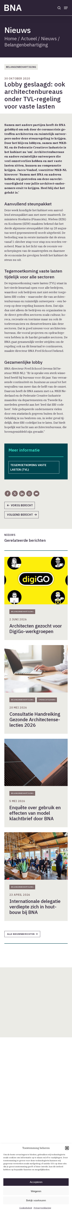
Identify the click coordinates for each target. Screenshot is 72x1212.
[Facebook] (8, 493)
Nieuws (49, 38)
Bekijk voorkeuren (36, 1200)
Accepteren (36, 1182)
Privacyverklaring (42, 1207)
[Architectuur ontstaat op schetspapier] (23, 516)
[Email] (36, 493)
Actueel (29, 38)
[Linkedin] (22, 493)
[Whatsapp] (29, 493)
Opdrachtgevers (47, 700)
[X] (15, 493)
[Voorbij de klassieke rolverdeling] (21, 506)
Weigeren (36, 1191)
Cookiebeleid (25, 1207)
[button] (67, 1148)
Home (10, 38)
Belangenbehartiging (26, 45)
